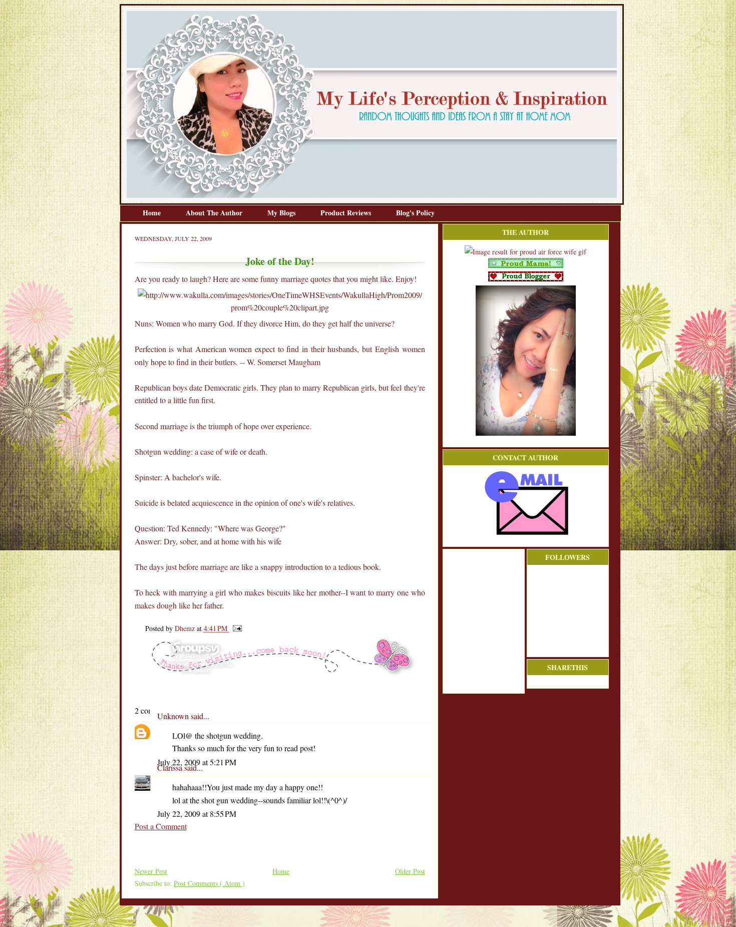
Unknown (174, 716)
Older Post (410, 871)
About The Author (215, 212)
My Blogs (282, 212)
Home (153, 212)
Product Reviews (346, 212)
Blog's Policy (415, 212)
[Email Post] (235, 628)
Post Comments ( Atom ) (209, 883)
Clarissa (170, 767)
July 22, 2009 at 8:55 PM (196, 813)
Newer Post (151, 871)
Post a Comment (161, 826)
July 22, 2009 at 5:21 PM (196, 762)
